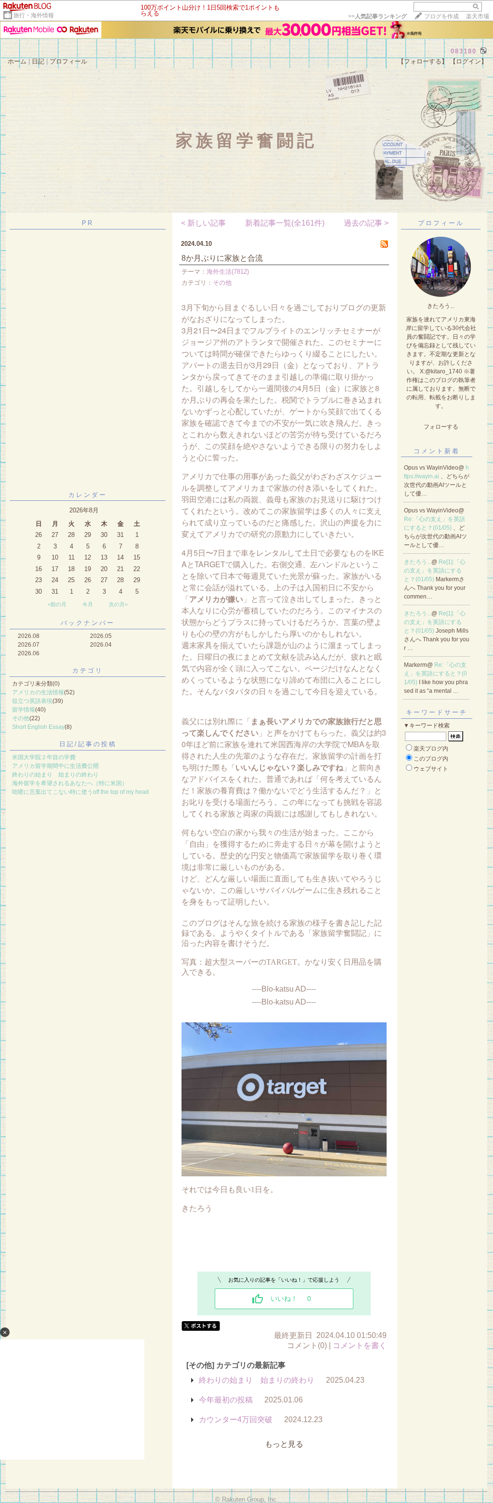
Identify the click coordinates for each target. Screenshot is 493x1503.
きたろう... (417, 562)
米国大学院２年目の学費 (44, 757)
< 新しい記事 (203, 223)
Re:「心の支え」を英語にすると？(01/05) (435, 674)
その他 (20, 718)
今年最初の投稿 (226, 1400)
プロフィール (68, 61)
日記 (38, 61)
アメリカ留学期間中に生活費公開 (55, 766)
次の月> (118, 604)
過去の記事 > (366, 223)
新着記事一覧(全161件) (284, 223)
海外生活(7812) (228, 271)
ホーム (17, 61)
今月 (87, 604)
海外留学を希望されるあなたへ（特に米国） (70, 783)
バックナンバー (88, 622)
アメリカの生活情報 (38, 692)
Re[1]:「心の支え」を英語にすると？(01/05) (435, 571)
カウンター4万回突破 (235, 1419)
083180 (464, 51)
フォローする (441, 426)
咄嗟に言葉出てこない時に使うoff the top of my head (80, 792)
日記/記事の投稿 (88, 744)
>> (377, 16)
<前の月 (57, 604)
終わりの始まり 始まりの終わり (55, 774)
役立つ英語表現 (32, 701)
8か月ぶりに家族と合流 (222, 258)
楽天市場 (477, 16)
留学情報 (23, 709)
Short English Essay (38, 727)
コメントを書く (360, 1345)
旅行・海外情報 (33, 15)
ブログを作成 (441, 16)
